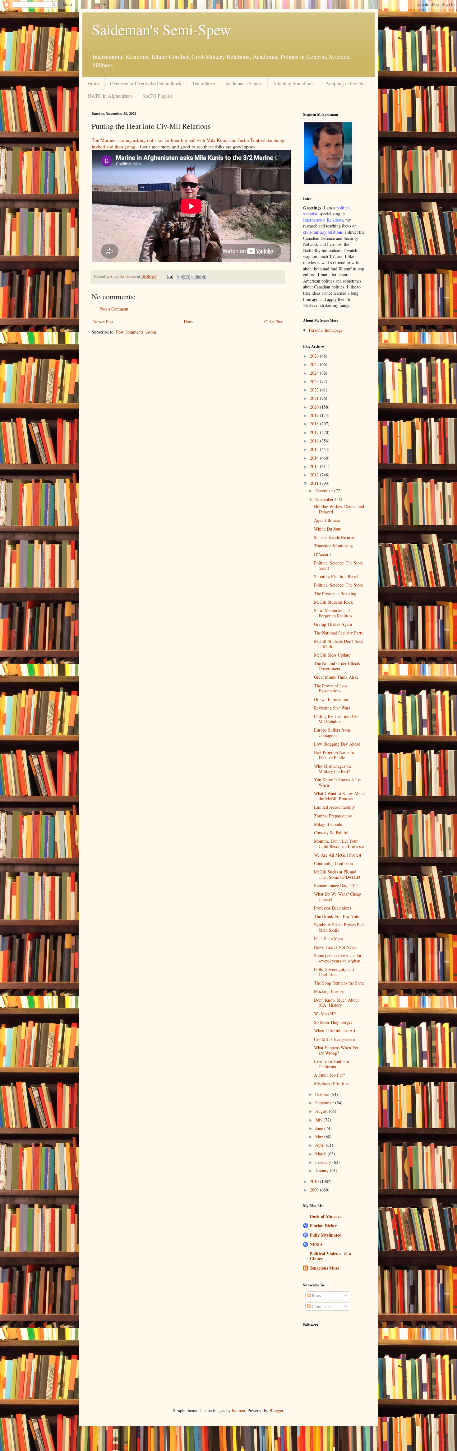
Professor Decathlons (332, 908)
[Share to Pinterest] (204, 277)
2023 (315, 381)
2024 (315, 373)
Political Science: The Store (338, 585)
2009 (315, 1190)
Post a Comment (113, 309)
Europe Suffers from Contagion (332, 732)
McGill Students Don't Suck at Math (338, 643)
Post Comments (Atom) (137, 332)
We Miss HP (325, 1014)
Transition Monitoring (333, 546)
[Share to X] (192, 277)
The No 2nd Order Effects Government (337, 666)
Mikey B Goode (328, 824)
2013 (315, 466)
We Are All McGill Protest (337, 855)
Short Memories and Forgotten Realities (333, 613)
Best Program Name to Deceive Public (334, 755)
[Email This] (181, 277)
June (319, 1128)
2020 (315, 407)
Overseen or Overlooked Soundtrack (146, 83)
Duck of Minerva (326, 1216)
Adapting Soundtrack (294, 83)
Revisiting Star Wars (332, 708)
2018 (315, 424)
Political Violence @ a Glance (330, 1256)
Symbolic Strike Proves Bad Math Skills (339, 927)
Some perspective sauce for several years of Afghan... (339, 958)
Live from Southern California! (331, 1064)
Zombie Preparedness (333, 816)
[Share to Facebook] (198, 277)
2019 (315, 415)
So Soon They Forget (333, 1022)
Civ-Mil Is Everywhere (334, 1039)
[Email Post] (169, 276)
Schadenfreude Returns (334, 537)
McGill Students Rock (333, 602)
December (324, 491)
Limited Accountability (334, 807)
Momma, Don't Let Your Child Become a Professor (339, 843)
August (322, 1111)
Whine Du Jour (327, 529)
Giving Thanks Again (333, 624)
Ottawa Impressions (331, 699)
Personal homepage (326, 330)
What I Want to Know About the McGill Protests (339, 796)
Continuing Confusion (333, 863)
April (320, 1145)
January (322, 1170)
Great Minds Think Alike (336, 677)
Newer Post (103, 322)
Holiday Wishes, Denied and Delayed (339, 509)
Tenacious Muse (324, 1268)
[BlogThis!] (186, 277)
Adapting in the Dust (346, 83)
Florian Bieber (323, 1225)
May (319, 1137)
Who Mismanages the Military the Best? (333, 768)
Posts (316, 1296)
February (323, 1162)
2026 (315, 356)
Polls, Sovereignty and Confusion (334, 971)
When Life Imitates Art (334, 1030)
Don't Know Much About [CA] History (336, 1002)
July (319, 1120)
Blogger (276, 1410)
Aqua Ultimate (327, 520)
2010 (315, 1181)
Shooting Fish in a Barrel (336, 576)
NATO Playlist (157, 95)
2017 (315, 432)
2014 (315, 458)
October (322, 1094)
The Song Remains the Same (339, 983)
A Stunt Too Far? (329, 1075)
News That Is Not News (335, 947)
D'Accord (322, 554)
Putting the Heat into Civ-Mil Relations (337, 718)
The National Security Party (338, 633)
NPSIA (316, 1244)
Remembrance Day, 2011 (336, 885)
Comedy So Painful (331, 832)
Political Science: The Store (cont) (338, 565)
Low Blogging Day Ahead (337, 744)
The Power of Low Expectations (331, 688)
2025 (315, 364)
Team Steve (203, 83)
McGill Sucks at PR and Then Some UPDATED (337, 874)
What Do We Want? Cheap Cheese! (337, 896)
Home (93, 83)
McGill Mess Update (332, 655)
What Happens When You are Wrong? (336, 1050)
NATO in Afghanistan (110, 95)
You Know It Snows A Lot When (338, 782)
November (325, 499)
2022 (315, 390)
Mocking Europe (329, 991)
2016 (315, 441)
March (321, 1154)
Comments (320, 1306)
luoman (238, 1410)
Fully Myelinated (326, 1235)
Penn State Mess (328, 938)
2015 (315, 449)
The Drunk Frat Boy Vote (336, 916)
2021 (315, 398)
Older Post (273, 322)
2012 (315, 475)
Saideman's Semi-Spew (161, 29)
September (325, 1103)
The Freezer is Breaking (335, 594)
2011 (315, 483)
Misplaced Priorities (331, 1083)
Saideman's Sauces (243, 83)
